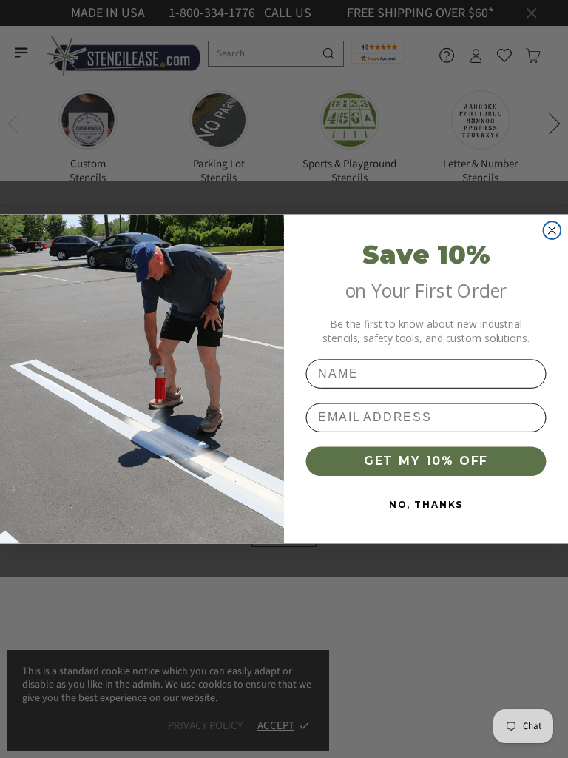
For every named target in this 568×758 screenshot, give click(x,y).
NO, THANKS (426, 504)
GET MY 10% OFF (426, 461)
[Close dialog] (552, 230)
